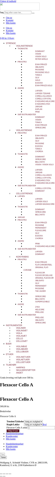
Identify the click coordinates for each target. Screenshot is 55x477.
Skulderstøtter (25, 370)
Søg (2, 12)
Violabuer (22, 349)
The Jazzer (40, 291)
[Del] (7, 473)
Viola (19, 333)
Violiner (21, 328)
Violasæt (21, 336)
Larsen (38, 91)
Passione (39, 70)
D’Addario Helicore (45, 101)
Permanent (40, 228)
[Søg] (33, 13)
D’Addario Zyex (42, 104)
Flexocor (40, 273)
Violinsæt (22, 330)
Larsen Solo (41, 201)
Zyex (37, 307)
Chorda (39, 151)
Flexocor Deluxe (44, 275)
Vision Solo (40, 57)
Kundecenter (12, 436)
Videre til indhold (8, 1)
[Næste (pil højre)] (4, 476)
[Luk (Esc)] (10, 473)
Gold (37, 80)
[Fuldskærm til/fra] (4, 473)
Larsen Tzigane (42, 93)
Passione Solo (42, 72)
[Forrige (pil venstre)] (1, 476)
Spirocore (40, 128)
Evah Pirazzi (41, 64)
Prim (37, 112)
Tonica (38, 75)
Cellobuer (22, 351)
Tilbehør (11, 365)
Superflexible (42, 302)
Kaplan (38, 109)
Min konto (11, 23)
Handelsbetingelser (14, 433)
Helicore (39, 310)
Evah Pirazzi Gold (43, 86)
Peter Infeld (41, 59)
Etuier (9, 354)
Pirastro (22, 62)
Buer (8, 344)
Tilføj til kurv (13, 431)
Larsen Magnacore (44, 204)
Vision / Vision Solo (44, 165)
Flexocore (40, 230)
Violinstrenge (24, 46)
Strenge (11, 43)
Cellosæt (22, 341)
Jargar (38, 107)
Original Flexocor (44, 278)
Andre (21, 88)
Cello (19, 338)
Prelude (39, 312)
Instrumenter (14, 325)
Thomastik (23, 49)
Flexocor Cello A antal (16, 427)
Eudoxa (39, 83)
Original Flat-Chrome (36, 268)
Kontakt (9, 20)
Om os (9, 17)
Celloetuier (23, 362)
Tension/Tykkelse (15, 421)
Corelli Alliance (43, 96)
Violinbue (21, 346)
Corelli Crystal (43, 99)
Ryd (44, 424)
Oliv (37, 78)
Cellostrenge (24, 193)
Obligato (39, 67)
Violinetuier (23, 357)
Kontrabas (22, 257)
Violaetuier (23, 359)
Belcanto (40, 162)
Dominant (40, 51)
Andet (19, 373)
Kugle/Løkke (13, 424)
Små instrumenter (27, 115)
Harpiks (20, 367)
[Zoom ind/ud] (1, 473)
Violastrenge (24, 130)
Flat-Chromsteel (43, 265)
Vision (38, 54)
